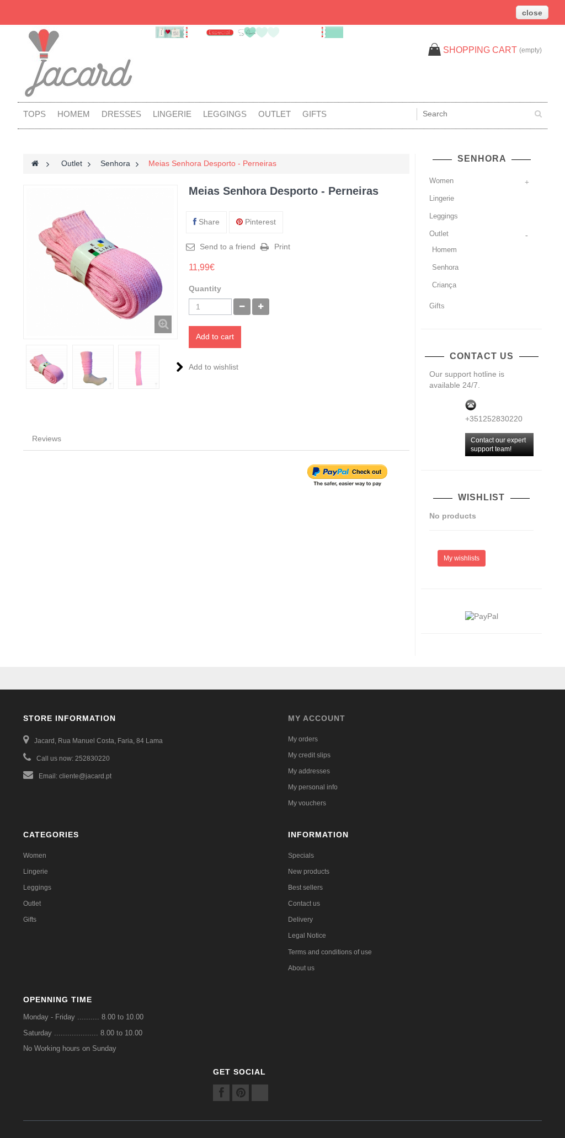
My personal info (313, 787)
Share (208, 221)
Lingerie (172, 114)
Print (282, 246)
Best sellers (305, 887)
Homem (73, 114)
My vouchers (307, 803)
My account (316, 718)
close (532, 12)
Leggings (225, 114)
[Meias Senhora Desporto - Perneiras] (46, 368)
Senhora (445, 267)
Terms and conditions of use (330, 952)
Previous (24, 366)
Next (179, 366)
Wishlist (483, 497)
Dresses (121, 114)
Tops (34, 114)
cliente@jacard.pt (85, 776)
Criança (444, 285)
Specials (301, 855)
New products (308, 871)
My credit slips (309, 755)
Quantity (205, 288)
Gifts (314, 114)
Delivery (300, 919)
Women (441, 181)
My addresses (309, 771)
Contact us (304, 903)
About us (301, 968)
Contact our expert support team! (498, 444)
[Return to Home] (35, 163)
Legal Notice (307, 935)
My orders (303, 739)
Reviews (46, 438)
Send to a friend (227, 246)
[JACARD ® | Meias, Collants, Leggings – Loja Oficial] (84, 62)
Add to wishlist (213, 366)
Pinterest (259, 221)
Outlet (274, 114)
